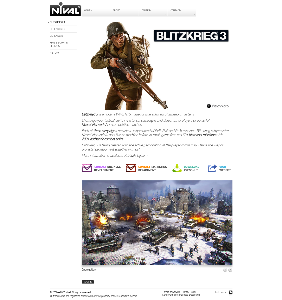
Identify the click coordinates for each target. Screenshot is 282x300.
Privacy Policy (189, 292)
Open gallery (89, 269)
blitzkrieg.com (137, 156)
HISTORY (54, 52)
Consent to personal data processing (181, 294)
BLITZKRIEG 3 (57, 22)
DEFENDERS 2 (57, 29)
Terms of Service (171, 292)
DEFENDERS (56, 35)
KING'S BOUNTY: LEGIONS (59, 44)
